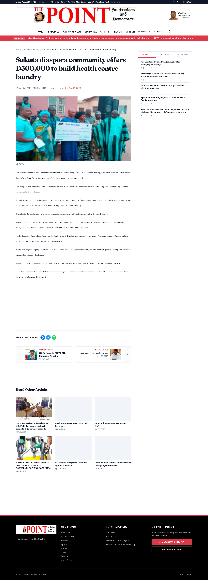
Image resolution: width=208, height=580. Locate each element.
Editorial (91, 32)
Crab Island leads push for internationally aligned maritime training (47, 38)
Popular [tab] (165, 54)
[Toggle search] (170, 32)
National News (72, 32)
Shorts (145, 31)
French (117, 32)
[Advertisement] (73, 306)
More (157, 31)
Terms (189, 574)
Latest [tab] (147, 54)
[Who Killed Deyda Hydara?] (180, 15)
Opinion (130, 32)
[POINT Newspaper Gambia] (173, 2)
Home (40, 32)
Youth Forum (66, 560)
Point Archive (189, 2)
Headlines (53, 32)
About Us (55, 2)
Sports (105, 32)
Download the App (173, 542)
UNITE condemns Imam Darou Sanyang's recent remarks (172, 38)
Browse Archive (172, 549)
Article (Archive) (31, 49)
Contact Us (65, 2)
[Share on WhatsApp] (54, 337)
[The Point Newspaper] (177, 2)
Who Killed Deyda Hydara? (82, 2)
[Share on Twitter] (48, 337)
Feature (64, 556)
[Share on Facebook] (42, 337)
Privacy (182, 574)
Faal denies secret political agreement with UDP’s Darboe (112, 38)
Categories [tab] (183, 54)
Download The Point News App (109, 2)
